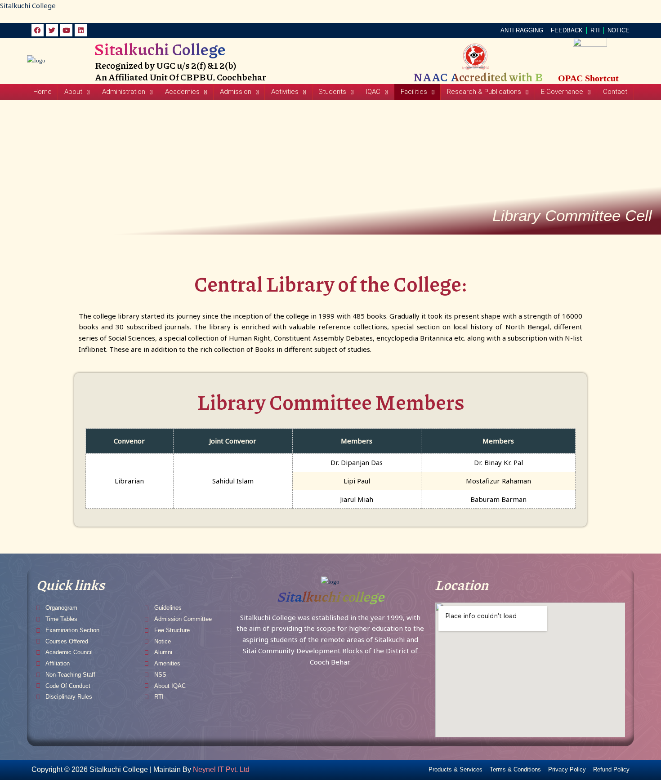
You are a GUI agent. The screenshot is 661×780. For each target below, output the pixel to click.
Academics (182, 92)
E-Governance (562, 92)
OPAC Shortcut (588, 78)
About (73, 92)
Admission (235, 92)
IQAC (373, 92)
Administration (123, 92)
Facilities (414, 92)
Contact (615, 92)
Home (42, 92)
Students (332, 92)
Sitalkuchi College (28, 5)
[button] (76, 92)
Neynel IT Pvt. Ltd (221, 769)
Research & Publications (484, 92)
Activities (285, 92)
